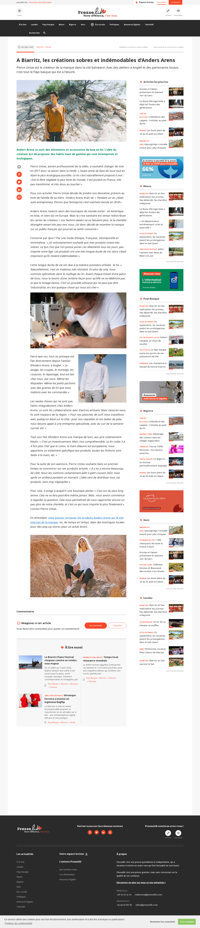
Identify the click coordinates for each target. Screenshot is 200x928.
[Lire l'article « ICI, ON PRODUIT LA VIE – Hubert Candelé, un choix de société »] (176, 340)
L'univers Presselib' (70, 861)
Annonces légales (132, 24)
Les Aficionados (67, 874)
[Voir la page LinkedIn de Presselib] (103, 832)
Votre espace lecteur (71, 854)
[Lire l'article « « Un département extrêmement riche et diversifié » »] (176, 224)
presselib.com (22, 2)
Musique (74, 684)
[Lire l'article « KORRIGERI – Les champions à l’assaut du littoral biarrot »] (176, 364)
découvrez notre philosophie (40, 2)
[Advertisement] (161, 722)
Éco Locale (100, 24)
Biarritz (40, 47)
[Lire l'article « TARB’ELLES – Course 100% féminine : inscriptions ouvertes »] (176, 449)
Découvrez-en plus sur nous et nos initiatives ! (141, 882)
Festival (53, 687)
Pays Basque (53, 684)
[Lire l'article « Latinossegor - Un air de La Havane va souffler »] (176, 623)
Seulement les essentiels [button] (162, 922)
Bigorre (72, 24)
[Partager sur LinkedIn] (19, 189)
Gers (83, 24)
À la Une (22, 24)
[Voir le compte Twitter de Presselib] (96, 832)
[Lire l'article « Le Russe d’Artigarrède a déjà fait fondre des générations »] (176, 103)
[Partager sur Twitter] (19, 182)
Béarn (61, 24)
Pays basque (48, 24)
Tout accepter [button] (187, 922)
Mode (48, 47)
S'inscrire (117, 625)
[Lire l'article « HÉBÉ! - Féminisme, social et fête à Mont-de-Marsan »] (176, 650)
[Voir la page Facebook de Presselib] (90, 832)
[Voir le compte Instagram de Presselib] (110, 832)
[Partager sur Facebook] (19, 174)
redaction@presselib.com (148, 894)
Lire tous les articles (174, 261)
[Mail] (19, 197)
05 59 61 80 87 (124, 904)
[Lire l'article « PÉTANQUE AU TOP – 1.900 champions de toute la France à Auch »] (176, 542)
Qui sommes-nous (68, 869)
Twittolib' (149, 24)
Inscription (161, 2)
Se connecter (95, 625)
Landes (34, 24)
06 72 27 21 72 (124, 894)
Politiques (114, 24)
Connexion (175, 2)
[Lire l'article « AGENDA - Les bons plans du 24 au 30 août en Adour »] (176, 132)
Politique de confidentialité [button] (18, 923)
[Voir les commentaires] (19, 166)
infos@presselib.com (147, 904)
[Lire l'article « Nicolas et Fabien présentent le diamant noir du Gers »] (176, 91)
